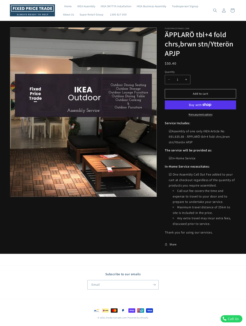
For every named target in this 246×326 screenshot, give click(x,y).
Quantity (170, 71)
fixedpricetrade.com (116, 317)
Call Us (233, 318)
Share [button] (173, 244)
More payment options (200, 114)
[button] (215, 10)
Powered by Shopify (138, 317)
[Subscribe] (154, 284)
